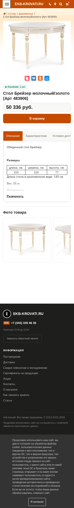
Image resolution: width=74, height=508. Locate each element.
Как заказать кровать (16, 394)
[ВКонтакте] (33, 78)
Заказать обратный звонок (22, 338)
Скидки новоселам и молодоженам (25, 367)
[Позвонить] (50, 4)
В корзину (37, 118)
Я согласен (37, 501)
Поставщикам (11, 356)
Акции (7, 378)
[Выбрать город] (55, 4)
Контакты (9, 384)
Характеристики (36, 135)
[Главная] (4, 13)
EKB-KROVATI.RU (29, 4)
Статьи (7, 400)
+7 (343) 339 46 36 (23, 323)
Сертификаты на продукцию (20, 373)
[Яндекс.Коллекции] (27, 78)
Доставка (9, 362)
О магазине (10, 389)
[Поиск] (60, 4)
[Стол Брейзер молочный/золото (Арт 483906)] (27, 240)
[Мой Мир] (46, 78)
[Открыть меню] (6, 4)
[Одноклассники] (40, 78)
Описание (13, 135)
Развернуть (15, 196)
